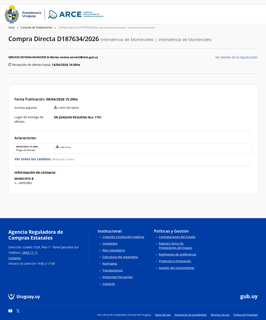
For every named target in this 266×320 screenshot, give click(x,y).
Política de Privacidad (245, 314)
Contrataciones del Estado (177, 237)
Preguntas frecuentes (117, 277)
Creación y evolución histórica (123, 237)
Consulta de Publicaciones (36, 27)
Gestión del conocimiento (176, 268)
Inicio (11, 27)
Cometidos (109, 244)
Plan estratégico (113, 250)
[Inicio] (55, 14)
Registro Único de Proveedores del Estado (175, 246)
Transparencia (112, 270)
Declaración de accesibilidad (190, 314)
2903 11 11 (30, 253)
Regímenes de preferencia (177, 254)
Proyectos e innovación (175, 261)
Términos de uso (220, 314)
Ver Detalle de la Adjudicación (236, 57)
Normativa (109, 264)
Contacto (14, 258)
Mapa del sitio (163, 314)
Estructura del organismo (120, 257)
